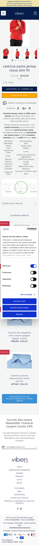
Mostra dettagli (26, 294)
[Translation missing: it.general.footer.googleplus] (24, 108)
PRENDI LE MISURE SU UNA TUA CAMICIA (19, 502)
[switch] (33, 272)
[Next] (35, 32)
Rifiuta (19, 314)
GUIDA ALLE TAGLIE (20, 498)
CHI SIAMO (19, 488)
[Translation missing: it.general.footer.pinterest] (30, 108)
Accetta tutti (19, 301)
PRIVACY (19, 476)
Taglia (19, 78)
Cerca (19, 467)
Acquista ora (19, 95)
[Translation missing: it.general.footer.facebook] (18, 108)
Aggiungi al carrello (19, 89)
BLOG (19, 483)
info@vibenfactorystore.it (19, 528)
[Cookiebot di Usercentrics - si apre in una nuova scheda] (28, 229)
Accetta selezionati (19, 308)
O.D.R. (19, 480)
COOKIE (19, 473)
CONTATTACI (19, 495)
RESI (19, 491)
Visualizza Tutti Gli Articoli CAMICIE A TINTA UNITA (19, 399)
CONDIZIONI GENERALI (19, 470)
